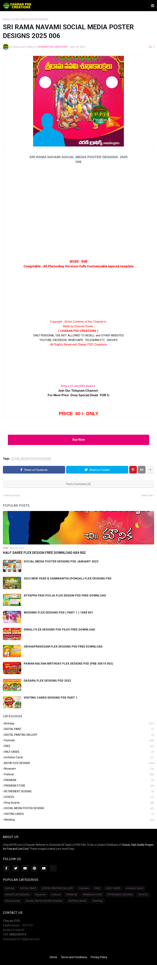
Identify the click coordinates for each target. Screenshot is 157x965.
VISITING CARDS (79, 813)
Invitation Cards (79, 757)
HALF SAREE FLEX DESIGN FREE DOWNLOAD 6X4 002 (44, 553)
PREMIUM (79, 780)
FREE (79, 746)
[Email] (142, 470)
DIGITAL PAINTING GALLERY (79, 734)
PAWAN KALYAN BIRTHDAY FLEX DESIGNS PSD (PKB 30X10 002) (68, 663)
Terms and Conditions (74, 957)
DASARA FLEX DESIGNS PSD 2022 (47, 680)
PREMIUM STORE (79, 785)
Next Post (147, 495)
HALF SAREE (79, 751)
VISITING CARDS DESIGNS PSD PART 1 (50, 697)
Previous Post (12, 495)
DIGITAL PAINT (79, 729)
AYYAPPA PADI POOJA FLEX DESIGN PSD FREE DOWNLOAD (65, 595)
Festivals (79, 740)
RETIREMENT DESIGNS (79, 791)
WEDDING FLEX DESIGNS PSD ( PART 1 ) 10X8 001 (58, 612)
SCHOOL (79, 796)
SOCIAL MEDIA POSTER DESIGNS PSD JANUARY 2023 (61, 561)
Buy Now (78, 439)
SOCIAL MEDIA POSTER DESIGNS (30, 19)
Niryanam (79, 768)
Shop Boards (79, 802)
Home (6, 19)
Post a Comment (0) (78, 484)
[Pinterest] (133, 470)
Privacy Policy (99, 957)
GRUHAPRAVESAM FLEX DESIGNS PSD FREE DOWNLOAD (63, 646)
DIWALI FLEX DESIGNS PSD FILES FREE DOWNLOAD (59, 629)
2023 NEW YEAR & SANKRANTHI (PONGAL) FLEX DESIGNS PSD (67, 578)
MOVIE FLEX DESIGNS (79, 763)
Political (79, 774)
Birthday (79, 723)
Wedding (79, 819)
